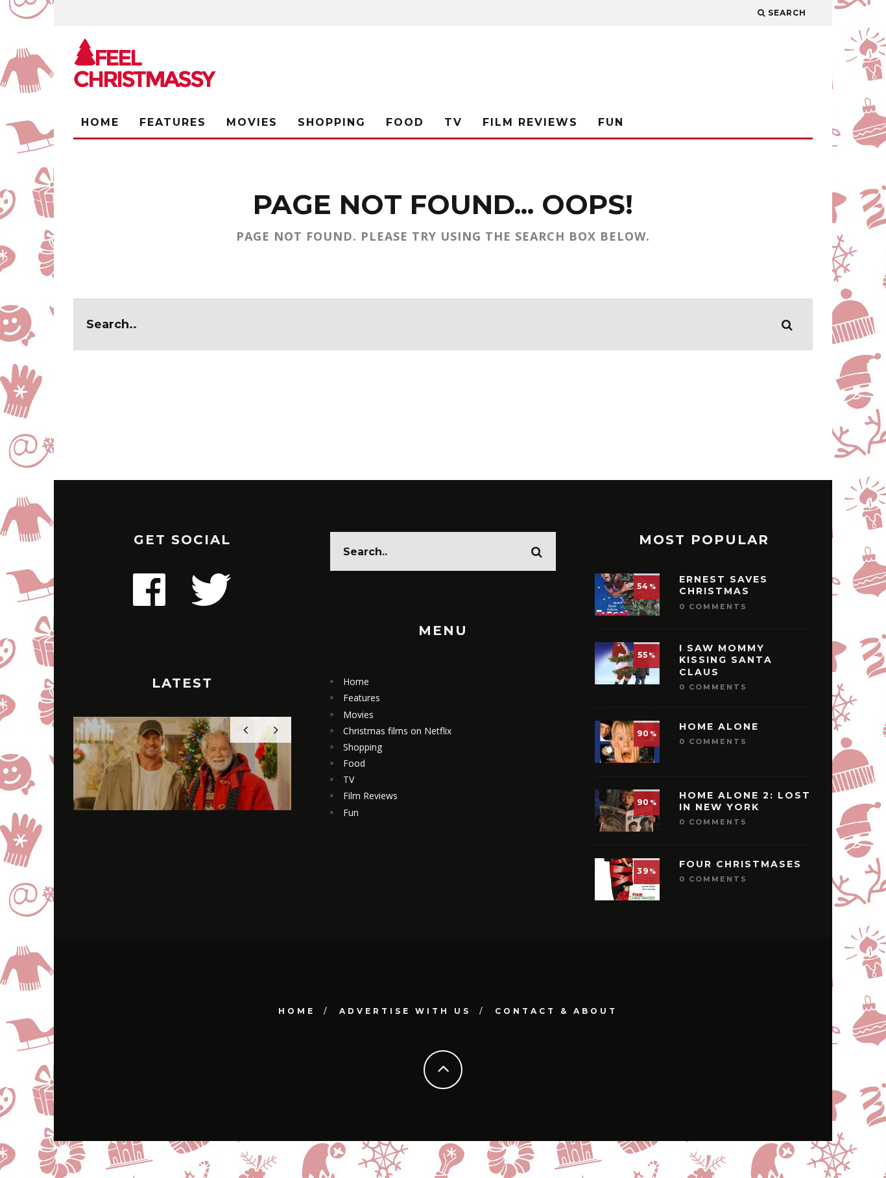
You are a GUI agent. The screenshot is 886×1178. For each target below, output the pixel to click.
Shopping (332, 122)
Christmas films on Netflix (397, 731)
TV (453, 122)
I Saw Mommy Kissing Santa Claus (725, 659)
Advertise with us (405, 1011)
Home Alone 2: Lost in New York (745, 801)
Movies (252, 122)
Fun (611, 122)
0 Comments (713, 606)
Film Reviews (530, 122)
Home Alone (719, 726)
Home (100, 122)
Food (405, 122)
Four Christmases (740, 864)
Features (172, 122)
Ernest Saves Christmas (723, 585)
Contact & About (556, 1011)
